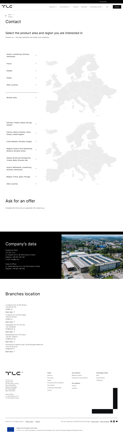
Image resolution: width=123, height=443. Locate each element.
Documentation (100, 378)
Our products (64, 7)
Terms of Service (104, 421)
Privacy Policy (95, 421)
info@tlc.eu (15, 259)
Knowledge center (95, 7)
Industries (84, 7)
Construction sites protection (80, 378)
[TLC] (111, 422)
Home (9, 14)
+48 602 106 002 (18, 269)
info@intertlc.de (10, 339)
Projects (75, 7)
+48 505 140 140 (18, 257)
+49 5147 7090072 (11, 337)
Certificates (99, 380)
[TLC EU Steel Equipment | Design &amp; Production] (8, 6)
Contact (116, 7)
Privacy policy (29, 421)
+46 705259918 (10, 327)
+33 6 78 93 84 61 (11, 346)
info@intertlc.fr (10, 348)
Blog (97, 375)
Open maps (9, 312)
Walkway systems (77, 375)
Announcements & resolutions (55, 382)
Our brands (50, 378)
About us (52, 7)
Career (49, 380)
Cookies (37, 421)
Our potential (50, 385)
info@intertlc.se (10, 329)
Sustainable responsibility (54, 387)
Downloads (103, 1)
